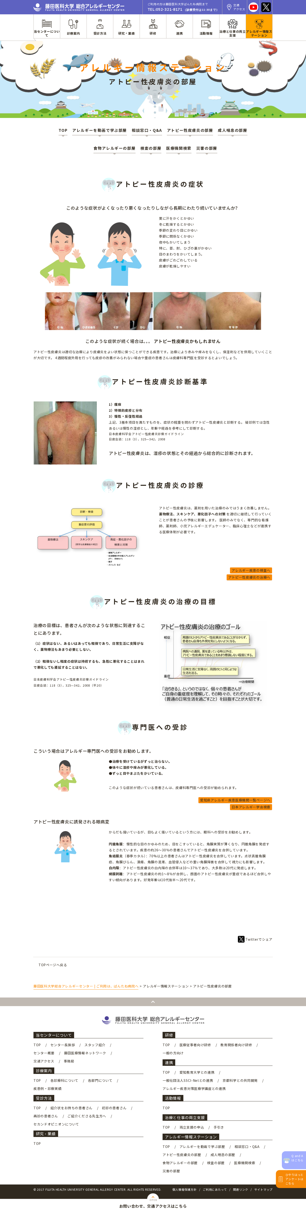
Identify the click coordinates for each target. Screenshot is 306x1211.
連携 (169, 1062)
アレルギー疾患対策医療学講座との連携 (194, 1088)
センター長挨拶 (62, 1044)
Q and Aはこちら (297, 1158)
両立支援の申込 (192, 1127)
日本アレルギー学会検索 (251, 807)
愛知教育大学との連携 (197, 1072)
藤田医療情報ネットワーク (85, 1053)
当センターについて (54, 1035)
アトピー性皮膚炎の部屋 (190, 130)
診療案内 (44, 1070)
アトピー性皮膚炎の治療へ (249, 577)
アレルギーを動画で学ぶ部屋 (99, 130)
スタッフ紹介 (94, 1044)
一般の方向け (173, 1053)
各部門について (100, 1080)
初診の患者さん (114, 1107)
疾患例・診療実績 (47, 1088)
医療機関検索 (178, 148)
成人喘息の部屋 (232, 130)
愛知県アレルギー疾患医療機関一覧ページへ (235, 800)
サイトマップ (263, 1189)
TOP (63, 130)
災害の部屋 (206, 148)
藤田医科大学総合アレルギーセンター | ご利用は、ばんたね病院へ (85, 986)
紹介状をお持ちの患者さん (71, 1107)
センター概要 (44, 1053)
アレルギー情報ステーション (191, 1137)
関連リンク (240, 1189)
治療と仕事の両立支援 (185, 1117)
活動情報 (173, 1098)
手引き (218, 1127)
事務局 (69, 1061)
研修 (169, 1035)
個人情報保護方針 (184, 1189)
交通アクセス (43, 1061)
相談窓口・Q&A (147, 130)
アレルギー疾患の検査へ (251, 570)
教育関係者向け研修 (236, 1044)
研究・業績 (46, 1133)
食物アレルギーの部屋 (114, 148)
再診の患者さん (45, 1116)
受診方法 (44, 1098)
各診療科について (64, 1080)
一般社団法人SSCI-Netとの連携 (188, 1080)
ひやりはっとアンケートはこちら (294, 1179)
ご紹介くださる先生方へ (86, 1116)
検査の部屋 (150, 148)
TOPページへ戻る (52, 964)
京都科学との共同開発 (240, 1080)
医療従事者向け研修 (195, 1044)
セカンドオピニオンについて (56, 1124)
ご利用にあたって (215, 1189)
